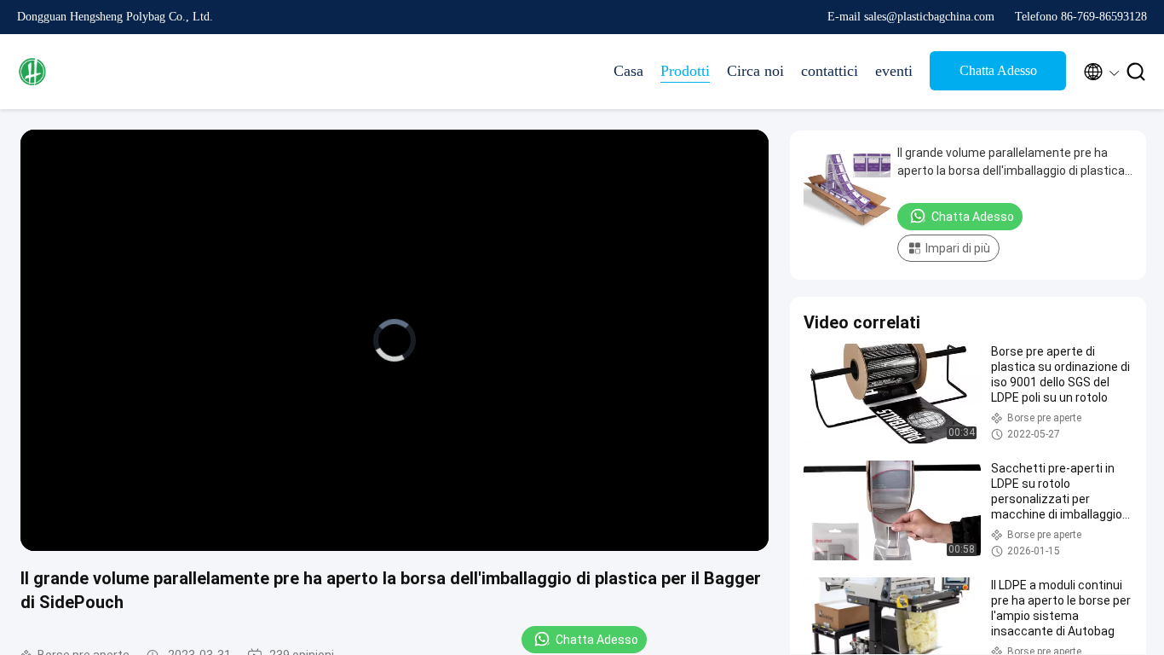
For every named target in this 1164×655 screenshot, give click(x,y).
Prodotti (685, 70)
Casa (628, 70)
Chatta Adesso (998, 70)
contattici (829, 70)
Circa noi (755, 70)
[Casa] (85, 71)
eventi (894, 70)
